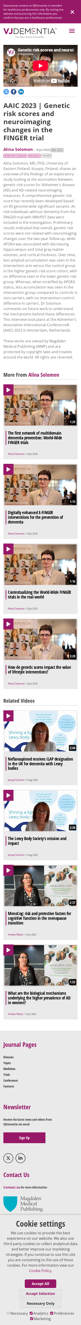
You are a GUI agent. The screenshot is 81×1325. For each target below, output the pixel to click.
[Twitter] (8, 1158)
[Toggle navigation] (72, 31)
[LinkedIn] (20, 1158)
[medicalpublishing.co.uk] (23, 1204)
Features (8, 1086)
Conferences (10, 1080)
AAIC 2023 (57, 150)
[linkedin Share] (21, 91)
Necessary (19, 1313)
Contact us (11, 1187)
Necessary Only (40, 1303)
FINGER (47, 155)
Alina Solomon (18, 149)
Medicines (9, 1069)
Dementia (34, 155)
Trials (6, 1074)
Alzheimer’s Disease (15, 155)
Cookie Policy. (40, 1270)
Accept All (40, 1283)
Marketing (42, 1318)
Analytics (40, 1313)
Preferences (64, 1313)
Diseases (8, 1057)
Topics (7, 1063)
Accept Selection (40, 1293)
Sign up (24, 1137)
